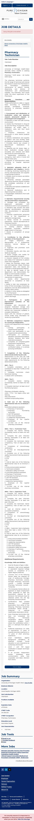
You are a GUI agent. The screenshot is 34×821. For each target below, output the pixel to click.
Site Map (4, 796)
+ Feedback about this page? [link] (24, 760)
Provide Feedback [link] (9, 740)
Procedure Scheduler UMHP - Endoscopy (14, 757)
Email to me (7, 738)
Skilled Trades (6, 787)
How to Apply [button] (17, 667)
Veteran (4, 784)
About (16, 44)
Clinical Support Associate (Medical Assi (14, 756)
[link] (17, 11)
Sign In (5, 5)
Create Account (21, 5)
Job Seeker (5, 776)
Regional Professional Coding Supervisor (15, 752)
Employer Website (7, 686)
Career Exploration (8, 781)
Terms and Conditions (16, 796)
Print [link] (4, 742)
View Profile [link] (28, 682)
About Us (4, 790)
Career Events (16, 799)
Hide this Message (24, 819)
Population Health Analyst (10, 754)
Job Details (8, 40)
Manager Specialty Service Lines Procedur (15, 750)
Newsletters (5, 799)
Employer (4, 778)
